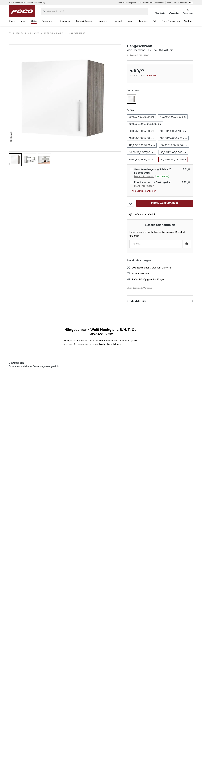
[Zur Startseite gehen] (22, 11)
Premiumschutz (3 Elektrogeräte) (152, 182)
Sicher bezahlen (141, 273)
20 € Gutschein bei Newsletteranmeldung (27, 2)
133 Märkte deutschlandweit (151, 2)
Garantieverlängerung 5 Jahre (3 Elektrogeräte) (152, 171)
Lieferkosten (151, 75)
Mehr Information (144, 176)
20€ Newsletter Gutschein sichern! (151, 267)
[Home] (10, 33)
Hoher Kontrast (180, 2)
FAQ (169, 2)
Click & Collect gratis (127, 2)
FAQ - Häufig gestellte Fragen (148, 279)
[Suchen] (44, 11)
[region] (65, 105)
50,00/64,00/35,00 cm (173, 159)
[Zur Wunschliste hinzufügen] (130, 203)
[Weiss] (131, 99)
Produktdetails (136, 301)
